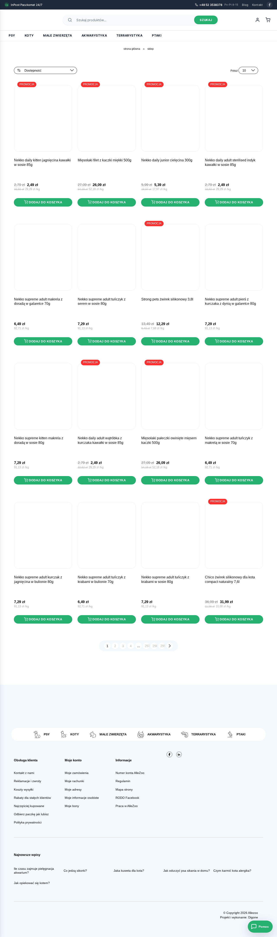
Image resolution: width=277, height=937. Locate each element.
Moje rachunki (74, 781)
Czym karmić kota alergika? (232, 870)
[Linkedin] (179, 754)
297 (147, 646)
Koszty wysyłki (23, 789)
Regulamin (123, 781)
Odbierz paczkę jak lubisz (31, 814)
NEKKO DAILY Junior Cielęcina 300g (166, 160)
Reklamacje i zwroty (27, 781)
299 (162, 646)
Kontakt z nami (24, 773)
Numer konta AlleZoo (130, 773)
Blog (245, 4)
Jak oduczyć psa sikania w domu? (186, 870)
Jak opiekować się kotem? (32, 883)
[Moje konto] (257, 20)
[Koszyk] (268, 20)
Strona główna (132, 48)
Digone (253, 917)
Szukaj (206, 20)
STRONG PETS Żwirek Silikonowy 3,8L (167, 299)
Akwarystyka (94, 35)
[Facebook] (270, 5)
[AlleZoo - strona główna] (19, 19)
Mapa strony (124, 789)
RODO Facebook (127, 797)
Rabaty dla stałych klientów (32, 797)
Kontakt (257, 4)
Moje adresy (73, 789)
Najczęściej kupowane (29, 806)
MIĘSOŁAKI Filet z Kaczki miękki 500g (104, 160)
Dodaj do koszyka (45, 202)
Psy (12, 35)
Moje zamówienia (77, 773)
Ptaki (156, 35)
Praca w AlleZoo (127, 806)
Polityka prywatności (28, 822)
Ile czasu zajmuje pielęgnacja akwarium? (34, 870)
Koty (29, 35)
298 (155, 646)
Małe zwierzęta (57, 35)
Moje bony (72, 806)
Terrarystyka (129, 35)
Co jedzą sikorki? (75, 870)
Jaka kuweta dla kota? (129, 870)
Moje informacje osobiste (82, 797)
